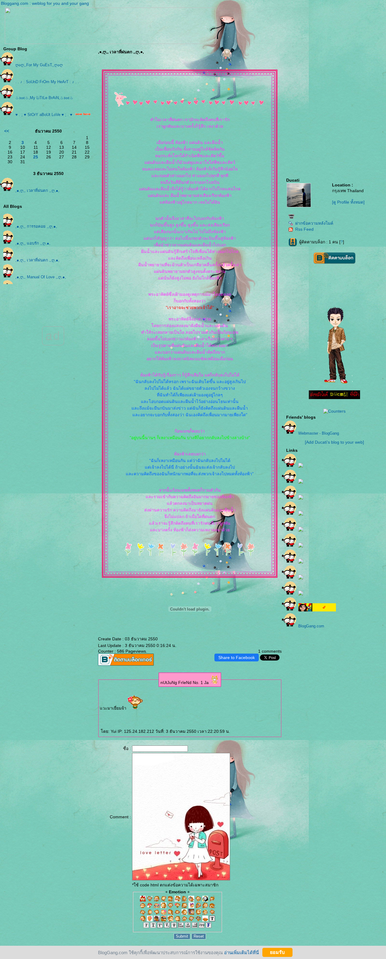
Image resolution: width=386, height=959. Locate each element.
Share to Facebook (236, 657)
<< (6, 131)
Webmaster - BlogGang (318, 433)
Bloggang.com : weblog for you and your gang (45, 3)
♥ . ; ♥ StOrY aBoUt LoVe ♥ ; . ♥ (43, 114)
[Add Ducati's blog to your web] (334, 442)
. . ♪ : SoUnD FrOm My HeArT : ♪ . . (47, 82)
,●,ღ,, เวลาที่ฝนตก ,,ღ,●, (37, 190)
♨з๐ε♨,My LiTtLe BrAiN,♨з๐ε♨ (44, 97)
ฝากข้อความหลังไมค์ (314, 223)
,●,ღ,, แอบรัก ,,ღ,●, (32, 243)
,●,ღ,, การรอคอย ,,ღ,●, (36, 226)
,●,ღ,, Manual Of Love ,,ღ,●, (40, 277)
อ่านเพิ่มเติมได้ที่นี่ (241, 952)
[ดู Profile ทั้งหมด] (348, 202)
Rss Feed (304, 229)
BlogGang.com (311, 626)
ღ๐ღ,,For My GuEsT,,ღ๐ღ (39, 65)
